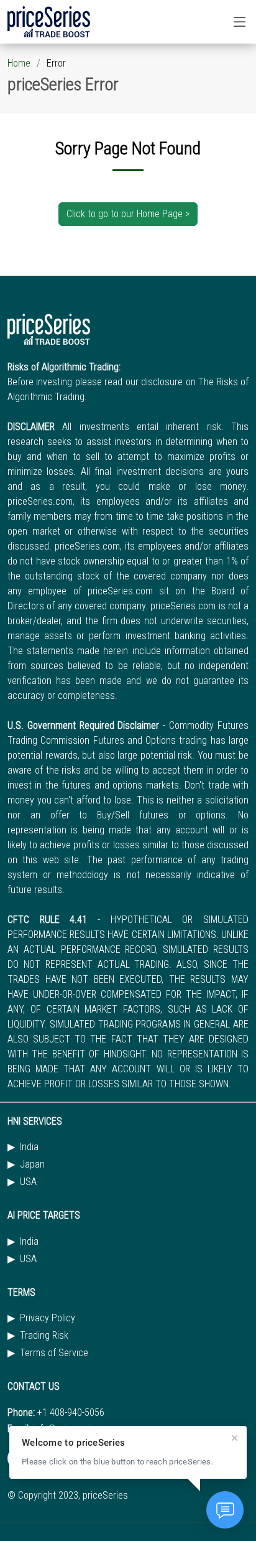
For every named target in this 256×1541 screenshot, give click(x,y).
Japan (32, 1164)
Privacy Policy (47, 1318)
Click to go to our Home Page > (128, 214)
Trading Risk (44, 1336)
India (29, 1147)
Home (18, 63)
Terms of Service (54, 1353)
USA (28, 1182)
